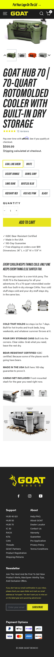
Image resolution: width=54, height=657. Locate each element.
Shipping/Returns (15, 556)
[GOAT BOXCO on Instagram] (29, 496)
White (29, 164)
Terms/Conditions (39, 548)
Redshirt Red (11, 193)
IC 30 (8, 528)
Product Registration (16, 552)
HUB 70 (10, 524)
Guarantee (35, 536)
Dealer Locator (37, 524)
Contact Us (35, 528)
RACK (9, 532)
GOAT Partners (13, 548)
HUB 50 (10, 520)
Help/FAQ (35, 516)
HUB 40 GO (12, 516)
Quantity (12, 203)
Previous (5, 55)
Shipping (8, 151)
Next (49, 55)
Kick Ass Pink (29, 193)
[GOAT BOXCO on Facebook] (18, 496)
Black (45, 193)
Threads (10, 544)
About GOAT (36, 520)
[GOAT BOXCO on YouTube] (40, 496)
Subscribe (37, 607)
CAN (8, 540)
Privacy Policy (37, 544)
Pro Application (38, 540)
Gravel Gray (31, 173)
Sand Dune (10, 183)
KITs (8, 536)
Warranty (34, 532)
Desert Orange (12, 173)
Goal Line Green (13, 164)
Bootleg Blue (27, 183)
